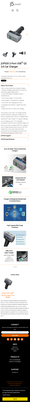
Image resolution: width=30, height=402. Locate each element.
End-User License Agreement (14, 383)
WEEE (14, 351)
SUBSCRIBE (15, 335)
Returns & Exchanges (15, 361)
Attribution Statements (15, 385)
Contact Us (15, 372)
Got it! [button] (15, 399)
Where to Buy (15, 349)
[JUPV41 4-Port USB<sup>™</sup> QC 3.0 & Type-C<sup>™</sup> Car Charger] (8, 284)
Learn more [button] (6, 395)
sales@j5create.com (6, 78)
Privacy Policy (10, 381)
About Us (15, 347)
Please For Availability (15, 72)
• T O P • (15, 267)
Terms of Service (18, 381)
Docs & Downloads (15, 359)
